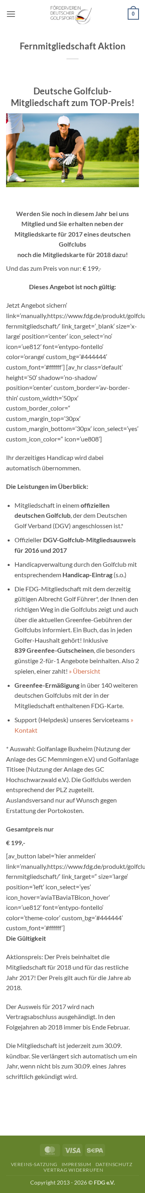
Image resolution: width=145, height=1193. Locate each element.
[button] (11, 14)
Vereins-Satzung (34, 1164)
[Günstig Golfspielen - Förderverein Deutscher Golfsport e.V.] (72, 14)
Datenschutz (114, 1164)
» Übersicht (84, 671)
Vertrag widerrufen (73, 1170)
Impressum (77, 1164)
